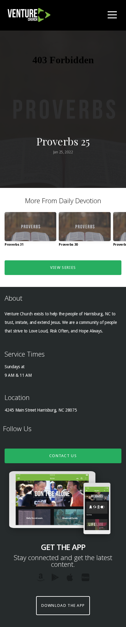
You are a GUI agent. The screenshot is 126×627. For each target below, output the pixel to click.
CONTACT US (63, 455)
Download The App (63, 605)
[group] (30, 231)
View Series (63, 267)
